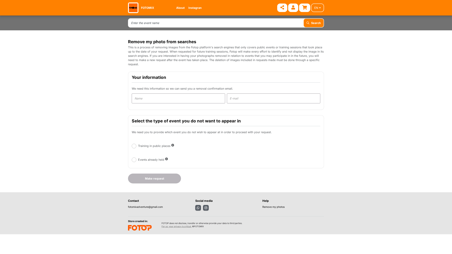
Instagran (195, 8)
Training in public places (154, 146)
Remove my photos (273, 206)
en (316, 8)
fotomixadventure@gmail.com (145, 206)
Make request (154, 178)
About (180, 8)
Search (316, 23)
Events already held (151, 159)
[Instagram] (206, 208)
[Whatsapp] (198, 208)
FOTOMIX (147, 8)
